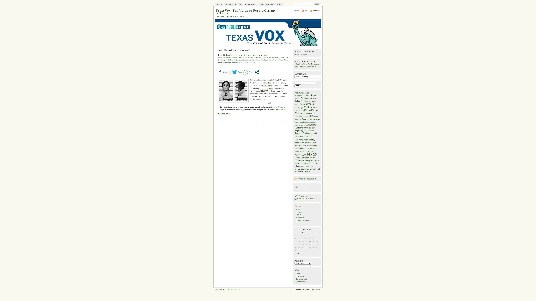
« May (297, 253)
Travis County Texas (276, 60)
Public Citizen (303, 133)
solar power (307, 148)
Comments (316, 11)
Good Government (256, 57)
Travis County (267, 86)
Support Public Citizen (270, 4)
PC (297, 223)
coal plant (313, 107)
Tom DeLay (266, 83)
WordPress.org (301, 281)
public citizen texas (306, 135)
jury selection (240, 60)
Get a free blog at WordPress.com (227, 290)
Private (238, 4)
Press (300, 212)
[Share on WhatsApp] (248, 72)
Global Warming (243, 57)
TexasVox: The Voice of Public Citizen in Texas (246, 11)
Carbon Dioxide (301, 101)
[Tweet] (237, 72)
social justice (250, 60)
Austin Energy (301, 98)
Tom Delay (264, 60)
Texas (258, 60)
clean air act (311, 101)
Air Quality (306, 95)
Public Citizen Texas (277, 110)
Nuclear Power (301, 128)
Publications (251, 4)
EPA (311, 116)
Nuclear (312, 125)
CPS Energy (299, 110)
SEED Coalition (307, 145)
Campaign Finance (230, 57)
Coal (306, 107)
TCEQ (303, 155)
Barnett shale (311, 98)
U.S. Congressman (265, 88)
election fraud (283, 57)
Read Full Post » (224, 114)
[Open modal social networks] (257, 72)
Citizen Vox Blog (306, 178)
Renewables (299, 143)
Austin (313, 95)
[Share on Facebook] (223, 72)
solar (301, 148)
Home (219, 4)
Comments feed (301, 279)
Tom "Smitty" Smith (307, 166)
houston (306, 122)
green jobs (299, 122)
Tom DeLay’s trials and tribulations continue (243, 55)
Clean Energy (300, 104)
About (228, 4)
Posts (306, 11)
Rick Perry (308, 143)
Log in (298, 273)
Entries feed (300, 276)
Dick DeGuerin (273, 57)
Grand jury (221, 60)
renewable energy (307, 140)
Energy (307, 110)
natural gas (304, 125)
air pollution (298, 95)
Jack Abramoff (230, 60)
